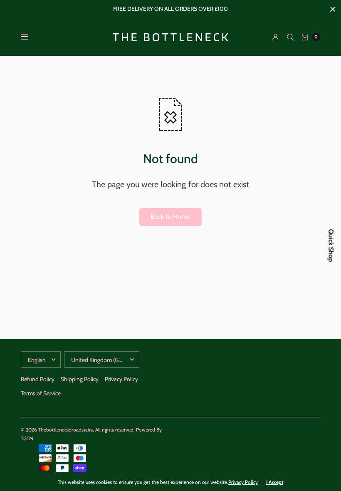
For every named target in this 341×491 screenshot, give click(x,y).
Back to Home (170, 217)
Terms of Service (41, 393)
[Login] (275, 37)
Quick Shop (331, 245)
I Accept (274, 482)
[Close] (332, 9)
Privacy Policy (121, 379)
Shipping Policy (80, 379)
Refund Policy (37, 379)
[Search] (290, 37)
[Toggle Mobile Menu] (30, 37)
